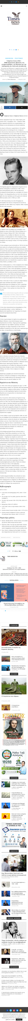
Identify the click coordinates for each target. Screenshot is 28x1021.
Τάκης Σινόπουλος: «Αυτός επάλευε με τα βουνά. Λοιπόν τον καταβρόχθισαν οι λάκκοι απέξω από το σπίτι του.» (14, 943)
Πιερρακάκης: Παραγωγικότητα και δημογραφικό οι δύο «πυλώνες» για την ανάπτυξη (17, 905)
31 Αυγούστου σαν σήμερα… (10, 698)
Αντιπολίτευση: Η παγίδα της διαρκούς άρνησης (11, 650)
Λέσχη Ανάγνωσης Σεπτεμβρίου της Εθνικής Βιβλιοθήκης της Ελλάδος (12, 978)
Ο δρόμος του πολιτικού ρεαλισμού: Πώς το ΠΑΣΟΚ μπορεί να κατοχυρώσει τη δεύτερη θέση (19, 786)
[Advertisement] (14, 37)
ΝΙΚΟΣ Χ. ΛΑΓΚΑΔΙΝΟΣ (17, 788)
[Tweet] (22, 107)
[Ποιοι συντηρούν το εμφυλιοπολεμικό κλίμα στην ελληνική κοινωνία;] (6, 660)
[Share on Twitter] (14, 551)
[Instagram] (13, 2)
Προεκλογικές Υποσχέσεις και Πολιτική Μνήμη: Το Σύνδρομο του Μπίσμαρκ (19, 669)
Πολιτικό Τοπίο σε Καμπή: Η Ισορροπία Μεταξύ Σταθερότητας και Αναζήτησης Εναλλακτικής (19, 818)
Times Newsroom (11, 79)
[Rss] (18, 2)
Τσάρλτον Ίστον (16, 537)
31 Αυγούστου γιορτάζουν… (15, 707)
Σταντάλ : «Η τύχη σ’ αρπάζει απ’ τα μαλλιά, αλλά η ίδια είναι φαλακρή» (19, 952)
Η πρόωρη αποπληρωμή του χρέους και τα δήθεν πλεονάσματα (18, 806)
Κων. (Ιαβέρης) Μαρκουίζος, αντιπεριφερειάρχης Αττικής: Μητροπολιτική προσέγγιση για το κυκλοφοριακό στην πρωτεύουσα (19, 896)
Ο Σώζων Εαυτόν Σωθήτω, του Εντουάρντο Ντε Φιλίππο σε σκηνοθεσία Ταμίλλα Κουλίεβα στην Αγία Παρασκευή (14, 983)
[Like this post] (10, 551)
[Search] (26, 6)
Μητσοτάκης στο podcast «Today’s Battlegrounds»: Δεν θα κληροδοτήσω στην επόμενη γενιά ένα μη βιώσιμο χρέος (19, 914)
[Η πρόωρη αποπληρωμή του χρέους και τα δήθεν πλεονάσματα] (6, 807)
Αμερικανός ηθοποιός (6, 537)
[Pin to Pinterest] (15, 551)
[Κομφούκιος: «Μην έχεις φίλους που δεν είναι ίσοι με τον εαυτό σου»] (6, 962)
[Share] (10, 107)
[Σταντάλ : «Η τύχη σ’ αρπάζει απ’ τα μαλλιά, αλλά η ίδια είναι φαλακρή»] (6, 953)
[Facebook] (9, 2)
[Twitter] (11, 2)
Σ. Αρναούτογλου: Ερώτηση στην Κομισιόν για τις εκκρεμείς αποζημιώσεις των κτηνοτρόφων (13, 994)
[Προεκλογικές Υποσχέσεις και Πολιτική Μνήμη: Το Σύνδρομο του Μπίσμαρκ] (6, 669)
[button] (1, 598)
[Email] (16, 2)
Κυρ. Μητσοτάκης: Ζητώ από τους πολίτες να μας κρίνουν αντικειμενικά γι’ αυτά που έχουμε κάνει (14, 876)
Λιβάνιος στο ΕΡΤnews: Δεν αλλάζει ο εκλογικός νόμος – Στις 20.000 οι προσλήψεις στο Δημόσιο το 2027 (14, 989)
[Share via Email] (19, 551)
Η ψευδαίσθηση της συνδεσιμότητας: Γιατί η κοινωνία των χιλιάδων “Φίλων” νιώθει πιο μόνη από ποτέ (18, 797)
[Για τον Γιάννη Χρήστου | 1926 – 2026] (6, 886)
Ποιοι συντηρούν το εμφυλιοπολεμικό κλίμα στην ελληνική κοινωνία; (18, 659)
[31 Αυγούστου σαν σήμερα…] (14, 687)
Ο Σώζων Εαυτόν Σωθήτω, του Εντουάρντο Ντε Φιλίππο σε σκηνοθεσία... (14, 605)
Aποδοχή (19, 1019)
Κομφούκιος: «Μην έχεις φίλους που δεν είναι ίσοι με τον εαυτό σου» (19, 962)
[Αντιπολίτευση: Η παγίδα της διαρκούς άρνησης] (14, 638)
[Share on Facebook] (12, 551)
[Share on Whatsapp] (18, 551)
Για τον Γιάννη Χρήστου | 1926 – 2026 (18, 884)
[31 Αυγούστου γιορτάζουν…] (6, 709)
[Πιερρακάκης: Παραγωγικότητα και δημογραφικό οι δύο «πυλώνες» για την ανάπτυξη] (6, 904)
